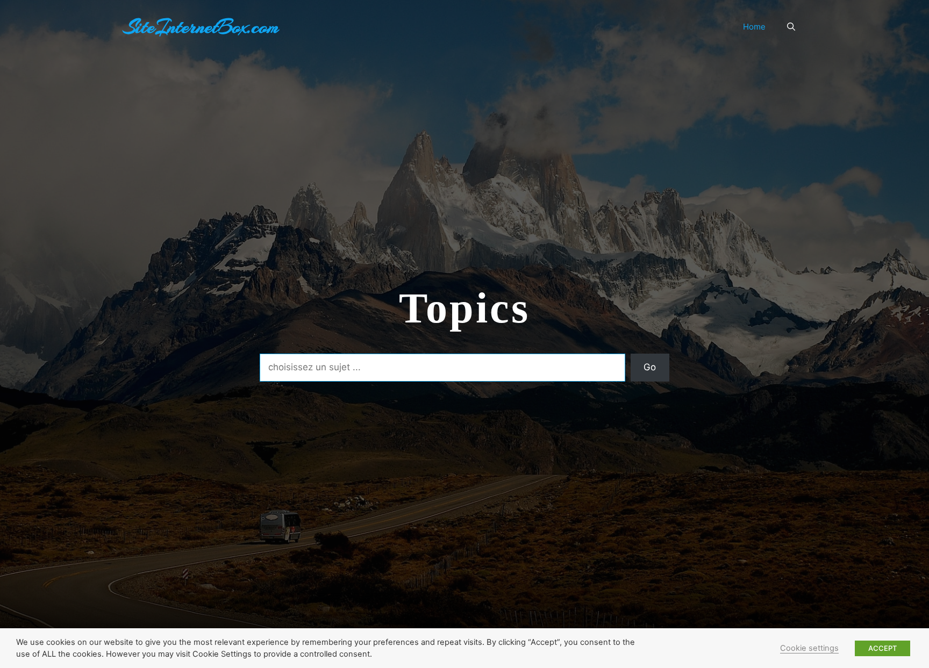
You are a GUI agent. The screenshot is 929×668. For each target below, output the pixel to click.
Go (650, 367)
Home (754, 26)
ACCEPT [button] (882, 648)
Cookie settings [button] (809, 648)
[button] (791, 27)
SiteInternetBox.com (201, 26)
